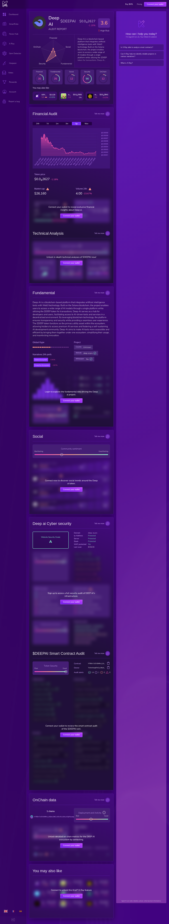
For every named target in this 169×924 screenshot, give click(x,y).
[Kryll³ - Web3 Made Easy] (5, 6)
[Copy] (108, 663)
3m (67, 124)
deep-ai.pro (88, 353)
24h (37, 124)
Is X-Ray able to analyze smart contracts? (137, 47)
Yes (87, 359)
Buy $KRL (129, 4)
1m (57, 124)
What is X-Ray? (127, 63)
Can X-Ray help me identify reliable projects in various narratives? (138, 55)
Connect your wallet (155, 4)
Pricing (139, 4)
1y (76, 124)
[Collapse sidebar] (13, 920)
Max (86, 124)
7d (47, 124)
